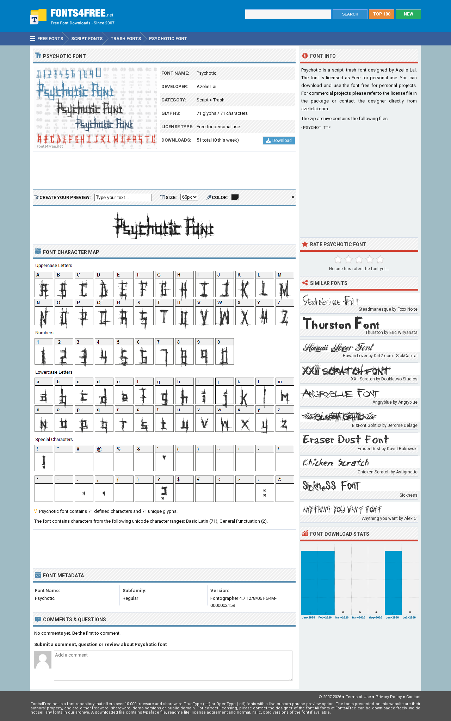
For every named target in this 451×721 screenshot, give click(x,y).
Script (203, 99)
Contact (413, 697)
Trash (218, 99)
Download (282, 140)
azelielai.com (314, 108)
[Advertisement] (164, 171)
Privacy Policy (389, 697)
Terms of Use (358, 697)
